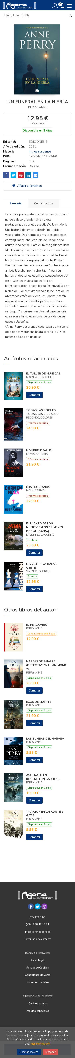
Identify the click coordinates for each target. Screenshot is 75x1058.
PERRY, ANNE (37, 107)
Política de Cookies (37, 968)
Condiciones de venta (37, 975)
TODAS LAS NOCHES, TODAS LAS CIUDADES (42, 412)
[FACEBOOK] (31, 906)
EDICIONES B (38, 142)
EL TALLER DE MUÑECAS (43, 373)
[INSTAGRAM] (44, 906)
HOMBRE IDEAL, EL (39, 450)
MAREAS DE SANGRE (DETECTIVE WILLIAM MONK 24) (46, 665)
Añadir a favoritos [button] (29, 186)
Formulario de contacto (37, 939)
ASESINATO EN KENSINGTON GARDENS (42, 777)
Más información (40, 1044)
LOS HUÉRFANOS (38, 487)
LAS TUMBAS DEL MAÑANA (45, 739)
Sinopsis (15, 203)
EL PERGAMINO (36, 625)
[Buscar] (70, 15)
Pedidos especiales (37, 1011)
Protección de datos (37, 982)
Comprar (34, 395)
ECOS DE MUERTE (38, 702)
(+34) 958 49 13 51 (37, 924)
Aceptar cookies (29, 1052)
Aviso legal (37, 960)
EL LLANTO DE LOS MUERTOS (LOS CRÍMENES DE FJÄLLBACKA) (44, 527)
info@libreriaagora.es (37, 932)
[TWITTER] (38, 906)
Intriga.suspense (40, 152)
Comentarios (43, 203)
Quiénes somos (37, 1003)
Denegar (50, 1052)
